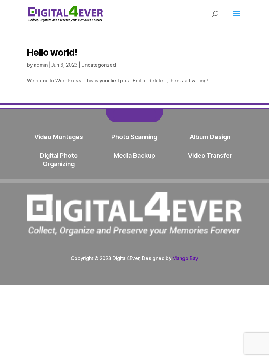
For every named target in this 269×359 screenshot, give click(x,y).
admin (41, 65)
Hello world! (52, 52)
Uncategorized (98, 65)
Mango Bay (185, 258)
